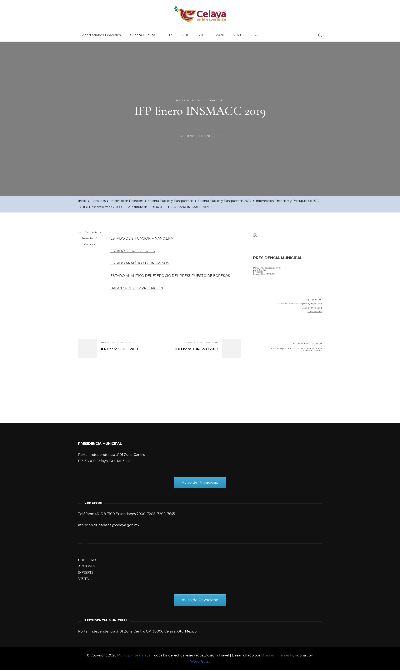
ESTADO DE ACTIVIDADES (132, 251)
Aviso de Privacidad (312, 307)
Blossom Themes (275, 655)
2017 (168, 35)
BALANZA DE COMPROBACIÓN (136, 288)
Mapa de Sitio (315, 311)
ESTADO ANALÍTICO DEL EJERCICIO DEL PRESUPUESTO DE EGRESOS (170, 276)
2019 (203, 35)
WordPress (199, 662)
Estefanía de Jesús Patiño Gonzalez (92, 238)
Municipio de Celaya (134, 655)
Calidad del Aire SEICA (275, 367)
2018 (186, 35)
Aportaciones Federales (101, 35)
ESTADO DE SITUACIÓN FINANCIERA (141, 238)
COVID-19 (262, 378)
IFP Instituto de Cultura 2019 (198, 100)
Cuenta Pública (142, 35)
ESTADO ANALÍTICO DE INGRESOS (139, 263)
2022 (255, 35)
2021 (237, 35)
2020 (220, 35)
